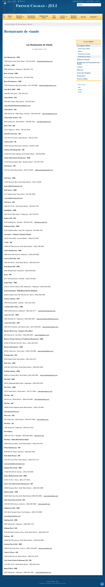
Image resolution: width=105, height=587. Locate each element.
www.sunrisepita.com (45, 548)
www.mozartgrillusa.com (45, 351)
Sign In (21, 1)
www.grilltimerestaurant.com (13, 186)
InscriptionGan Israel (31, 16)
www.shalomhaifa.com (51, 496)
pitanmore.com (39, 435)
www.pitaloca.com (43, 419)
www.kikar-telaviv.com (44, 121)
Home (4, 1)
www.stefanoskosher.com (12, 516)
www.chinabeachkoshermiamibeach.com (17, 105)
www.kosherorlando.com (50, 327)
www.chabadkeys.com (42, 335)
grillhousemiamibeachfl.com (44, 170)
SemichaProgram (19, 16)
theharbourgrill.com (40, 222)
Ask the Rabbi (90, 1)
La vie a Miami (10, 24)
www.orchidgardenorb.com (48, 375)
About (9, 1)
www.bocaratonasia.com (45, 61)
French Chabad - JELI (36, 5)
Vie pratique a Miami (25, 24)
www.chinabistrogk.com (49, 113)
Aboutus (10, 16)
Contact (97, 1)
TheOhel (54, 16)
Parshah (93, 17)
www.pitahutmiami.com (41, 399)
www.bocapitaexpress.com (47, 85)
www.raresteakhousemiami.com (14, 464)
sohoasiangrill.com (44, 504)
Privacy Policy (62, 583)
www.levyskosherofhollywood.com (47, 319)
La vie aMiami (62, 16)
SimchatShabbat (74, 16)
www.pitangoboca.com (45, 391)
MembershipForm (43, 16)
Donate (14, 1)
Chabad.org (48, 583)
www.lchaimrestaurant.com (46, 311)
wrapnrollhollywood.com (43, 572)
